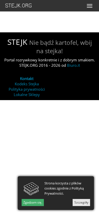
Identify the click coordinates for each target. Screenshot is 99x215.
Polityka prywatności (27, 89)
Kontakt (27, 78)
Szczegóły (81, 202)
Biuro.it (73, 65)
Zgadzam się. (32, 202)
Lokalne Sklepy (27, 94)
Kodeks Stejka (27, 83)
